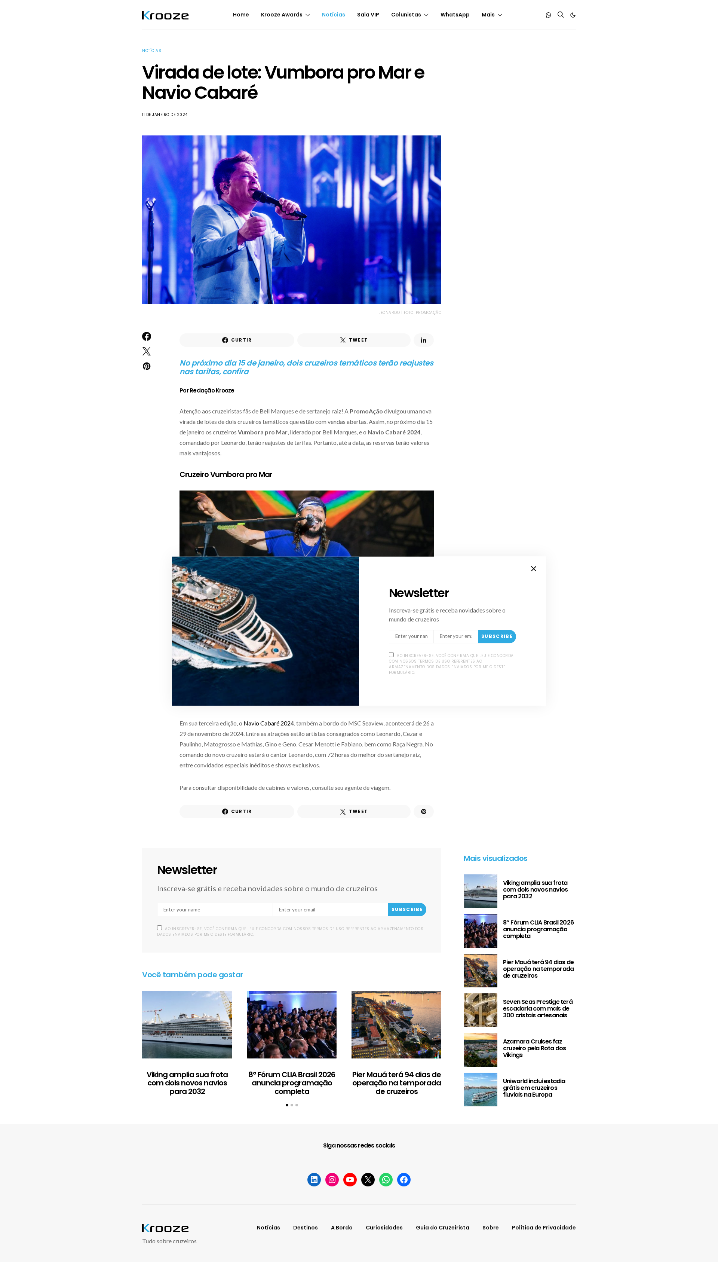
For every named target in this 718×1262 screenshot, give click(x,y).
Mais (488, 14)
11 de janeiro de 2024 (165, 114)
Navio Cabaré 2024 (268, 723)
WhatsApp (455, 14)
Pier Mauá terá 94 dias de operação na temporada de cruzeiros (396, 1083)
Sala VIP (368, 14)
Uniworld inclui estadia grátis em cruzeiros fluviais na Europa (534, 1088)
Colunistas (406, 14)
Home (241, 14)
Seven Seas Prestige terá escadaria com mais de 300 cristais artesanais (538, 1008)
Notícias (333, 14)
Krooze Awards (282, 14)
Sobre (490, 1227)
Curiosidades (384, 1227)
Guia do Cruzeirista (442, 1227)
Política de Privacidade (544, 1227)
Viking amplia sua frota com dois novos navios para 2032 (187, 1083)
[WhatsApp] (548, 15)
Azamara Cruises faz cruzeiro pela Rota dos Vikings (534, 1048)
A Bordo (342, 1227)
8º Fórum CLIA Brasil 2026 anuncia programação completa (291, 1083)
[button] (573, 15)
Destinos (305, 1227)
